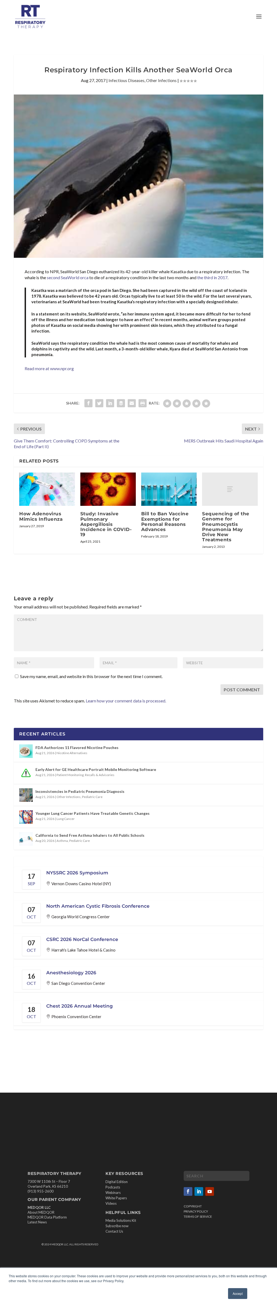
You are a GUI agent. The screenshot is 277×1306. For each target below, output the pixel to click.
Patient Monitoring (70, 775)
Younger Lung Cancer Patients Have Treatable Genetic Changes (92, 813)
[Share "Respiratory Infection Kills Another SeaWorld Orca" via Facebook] (88, 403)
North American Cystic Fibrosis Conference (98, 906)
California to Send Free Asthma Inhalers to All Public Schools (89, 835)
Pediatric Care (92, 797)
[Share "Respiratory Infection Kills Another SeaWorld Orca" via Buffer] (121, 403)
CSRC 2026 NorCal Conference (82, 939)
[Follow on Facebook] (188, 1191)
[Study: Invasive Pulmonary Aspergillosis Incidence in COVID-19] (108, 489)
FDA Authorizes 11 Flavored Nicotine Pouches (76, 747)
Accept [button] (238, 1293)
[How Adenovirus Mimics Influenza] (47, 489)
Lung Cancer (66, 819)
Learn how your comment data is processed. (126, 700)
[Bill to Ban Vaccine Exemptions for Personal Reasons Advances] (169, 489)
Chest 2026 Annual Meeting (79, 1006)
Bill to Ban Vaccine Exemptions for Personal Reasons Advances (165, 521)
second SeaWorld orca (67, 277)
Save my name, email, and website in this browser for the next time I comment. (91, 676)
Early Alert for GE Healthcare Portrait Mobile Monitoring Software (95, 769)
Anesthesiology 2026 (71, 972)
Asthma (62, 841)
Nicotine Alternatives (72, 753)
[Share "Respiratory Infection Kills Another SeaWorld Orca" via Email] (131, 403)
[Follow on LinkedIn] (198, 1191)
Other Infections (161, 80)
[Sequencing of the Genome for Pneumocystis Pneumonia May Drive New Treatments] (230, 489)
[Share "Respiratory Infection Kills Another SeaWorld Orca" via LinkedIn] (110, 403)
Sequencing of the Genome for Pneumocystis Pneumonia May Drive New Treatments (225, 526)
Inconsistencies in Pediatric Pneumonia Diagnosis (79, 791)
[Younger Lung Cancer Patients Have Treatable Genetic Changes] (26, 817)
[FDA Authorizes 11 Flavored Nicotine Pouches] (26, 751)
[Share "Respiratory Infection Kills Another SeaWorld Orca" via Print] (142, 403)
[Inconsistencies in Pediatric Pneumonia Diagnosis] (26, 795)
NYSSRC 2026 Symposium (77, 872)
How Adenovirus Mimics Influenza (40, 516)
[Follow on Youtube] (209, 1191)
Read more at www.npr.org (49, 368)
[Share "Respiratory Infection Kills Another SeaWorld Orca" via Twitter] (99, 403)
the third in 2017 (212, 277)
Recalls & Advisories (99, 775)
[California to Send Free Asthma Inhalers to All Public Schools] (26, 839)
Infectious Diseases (126, 80)
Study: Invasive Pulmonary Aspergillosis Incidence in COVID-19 (106, 524)
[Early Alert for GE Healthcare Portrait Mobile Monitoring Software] (26, 773)
